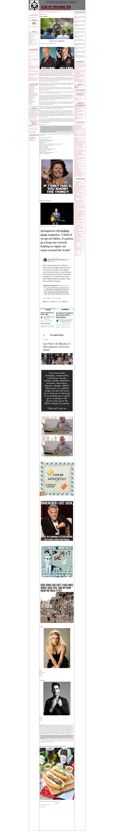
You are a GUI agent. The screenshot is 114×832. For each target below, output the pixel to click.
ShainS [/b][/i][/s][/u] (78, 24)
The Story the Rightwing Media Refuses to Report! (79, 234)
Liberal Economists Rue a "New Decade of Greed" (79, 203)
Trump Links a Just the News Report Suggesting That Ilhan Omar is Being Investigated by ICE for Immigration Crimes (33, 79)
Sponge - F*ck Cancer (78, 16)
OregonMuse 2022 (32, 98)
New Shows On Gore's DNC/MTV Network (78, 126)
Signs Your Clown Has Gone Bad (80, 133)
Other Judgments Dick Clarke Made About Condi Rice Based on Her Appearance (79, 158)
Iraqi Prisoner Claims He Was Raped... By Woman (79, 189)
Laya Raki (66, 725)
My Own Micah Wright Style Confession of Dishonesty (79, 227)
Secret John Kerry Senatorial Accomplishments (79, 171)
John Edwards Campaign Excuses (80, 172)
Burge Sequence (60, 87)
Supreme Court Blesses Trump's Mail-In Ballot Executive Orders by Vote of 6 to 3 (34, 74)
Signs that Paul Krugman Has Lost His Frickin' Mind (79, 145)
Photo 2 (41, 669)
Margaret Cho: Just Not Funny (79, 185)
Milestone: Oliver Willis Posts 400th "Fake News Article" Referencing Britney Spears (79, 201)
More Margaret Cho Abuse (79, 186)
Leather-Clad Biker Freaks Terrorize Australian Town (79, 215)
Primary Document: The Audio (79, 106)
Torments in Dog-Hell (78, 176)
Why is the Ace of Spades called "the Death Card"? (80, 99)
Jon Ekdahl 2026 (31, 86)
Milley (60, 83)
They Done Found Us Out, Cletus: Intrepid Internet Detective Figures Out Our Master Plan (80, 210)
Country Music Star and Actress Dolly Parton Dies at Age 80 (34, 71)
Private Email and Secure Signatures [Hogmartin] (33, 132)
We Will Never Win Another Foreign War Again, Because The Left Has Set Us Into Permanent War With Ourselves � (56, 11)
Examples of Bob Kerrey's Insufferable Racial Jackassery (79, 154)
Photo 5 (41, 673)
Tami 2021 (30, 100)
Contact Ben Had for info (33, 140)
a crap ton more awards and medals (51, 83)
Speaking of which (43, 124)
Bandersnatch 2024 (32, 90)
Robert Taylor (42, 731)
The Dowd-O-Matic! (78, 240)
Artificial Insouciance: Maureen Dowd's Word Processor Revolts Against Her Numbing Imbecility (80, 205)
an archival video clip (67, 97)
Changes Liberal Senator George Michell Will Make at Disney (80, 175)
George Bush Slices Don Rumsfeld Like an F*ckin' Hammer (79, 118)
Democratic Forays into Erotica (79, 124)
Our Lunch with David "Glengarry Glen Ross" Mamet (79, 236)
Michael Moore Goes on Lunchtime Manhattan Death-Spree (79, 198)
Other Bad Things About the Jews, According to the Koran (79, 150)
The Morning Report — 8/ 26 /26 (80, 64)
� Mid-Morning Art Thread (44, 10)
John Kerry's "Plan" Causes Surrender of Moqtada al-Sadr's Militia (79, 193)
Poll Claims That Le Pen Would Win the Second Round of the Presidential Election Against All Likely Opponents (34, 67)
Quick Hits (30, 63)
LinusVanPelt (77, 13)
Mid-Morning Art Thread (33, 50)
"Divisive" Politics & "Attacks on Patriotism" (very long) (80, 248)
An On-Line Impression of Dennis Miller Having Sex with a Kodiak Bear (80, 231)
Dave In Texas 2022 (32, 96)
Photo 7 (41, 675)
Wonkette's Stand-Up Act (78, 221)
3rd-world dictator (45, 93)
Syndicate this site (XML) (79, 251)
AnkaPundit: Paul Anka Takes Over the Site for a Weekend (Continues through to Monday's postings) (80, 115)
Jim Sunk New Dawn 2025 (33, 88)
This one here (46, 78)
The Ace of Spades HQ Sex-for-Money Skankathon (80, 182)
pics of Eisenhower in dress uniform (55, 77)
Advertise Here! (34, 15)
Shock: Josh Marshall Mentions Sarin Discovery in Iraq (80, 213)
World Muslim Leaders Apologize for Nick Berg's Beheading (80, 196)
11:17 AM (49, 804)
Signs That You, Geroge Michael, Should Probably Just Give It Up (80, 135)
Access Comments (42, 806)
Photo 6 (41, 674)
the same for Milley (67, 77)
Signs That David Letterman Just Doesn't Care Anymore (80, 152)
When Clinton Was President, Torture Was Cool (79, 217)
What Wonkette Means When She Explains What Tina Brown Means (80, 219)
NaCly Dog (76, 28)
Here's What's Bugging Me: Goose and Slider (79, 225)
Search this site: (77, 85)
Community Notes (77, 43)
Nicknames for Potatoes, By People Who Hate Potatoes (80, 128)
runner (76, 39)
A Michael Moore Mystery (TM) (80, 239)
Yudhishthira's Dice (78, 31)
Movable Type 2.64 (78, 255)
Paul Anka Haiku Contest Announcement (78, 108)
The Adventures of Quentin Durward (65, 731)
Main (50, 10)
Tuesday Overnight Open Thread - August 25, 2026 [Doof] (34, 59)
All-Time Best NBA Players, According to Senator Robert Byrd (79, 147)
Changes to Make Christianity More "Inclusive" (79, 169)
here (50, 801)
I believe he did (57, 93)
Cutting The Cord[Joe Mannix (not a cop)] (33, 126)
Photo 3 (41, 671)
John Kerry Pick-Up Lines (79, 173)
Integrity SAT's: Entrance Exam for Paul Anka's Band (79, 110)
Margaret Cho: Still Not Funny (79, 187)
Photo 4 (41, 672)
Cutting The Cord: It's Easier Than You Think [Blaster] (33, 129)
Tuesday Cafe (31, 61)
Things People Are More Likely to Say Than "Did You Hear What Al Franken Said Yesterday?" (80, 142)
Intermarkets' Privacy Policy (33, 17)
